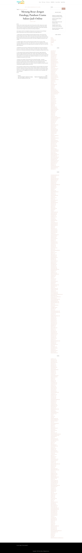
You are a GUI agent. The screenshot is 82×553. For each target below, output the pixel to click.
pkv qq (52, 44)
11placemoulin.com (54, 208)
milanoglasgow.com (54, 142)
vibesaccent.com (53, 368)
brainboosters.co (53, 370)
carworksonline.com (54, 69)
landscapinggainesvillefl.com (55, 485)
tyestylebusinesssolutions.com (55, 312)
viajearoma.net (53, 429)
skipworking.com (53, 98)
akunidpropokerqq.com (54, 418)
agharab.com (53, 431)
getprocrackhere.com (54, 327)
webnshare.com (53, 233)
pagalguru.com (53, 494)
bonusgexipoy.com (54, 321)
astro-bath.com (53, 424)
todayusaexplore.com (54, 362)
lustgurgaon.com (53, 204)
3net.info (52, 414)
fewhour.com (53, 227)
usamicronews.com (54, 338)
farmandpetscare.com (54, 241)
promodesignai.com (54, 518)
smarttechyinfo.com (54, 213)
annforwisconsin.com (54, 376)
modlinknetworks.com (54, 333)
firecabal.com (53, 467)
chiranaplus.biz (53, 139)
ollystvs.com (53, 251)
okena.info (52, 417)
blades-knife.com (53, 259)
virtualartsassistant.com (54, 300)
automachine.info (53, 265)
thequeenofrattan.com (54, 257)
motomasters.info (53, 278)
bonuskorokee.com (54, 320)
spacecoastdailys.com (54, 511)
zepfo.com (52, 500)
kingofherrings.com (54, 110)
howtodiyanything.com (54, 480)
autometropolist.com (54, 450)
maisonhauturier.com (54, 486)
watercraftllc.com (53, 441)
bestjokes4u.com (53, 203)
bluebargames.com (54, 60)
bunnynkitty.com (53, 121)
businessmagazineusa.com (55, 284)
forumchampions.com (54, 59)
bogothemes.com (53, 395)
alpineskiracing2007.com (55, 149)
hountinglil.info (53, 201)
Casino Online (57, 2)
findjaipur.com (53, 377)
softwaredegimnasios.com (55, 509)
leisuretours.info (53, 239)
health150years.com (54, 74)
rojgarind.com (53, 226)
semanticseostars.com (54, 229)
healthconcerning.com (54, 225)
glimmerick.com (53, 380)
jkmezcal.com (53, 309)
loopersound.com (53, 389)
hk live (52, 37)
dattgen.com (53, 455)
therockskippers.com (54, 146)
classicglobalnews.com (54, 531)
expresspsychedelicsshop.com (55, 463)
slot (26, 9)
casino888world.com (54, 307)
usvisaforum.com (53, 386)
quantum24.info (53, 282)
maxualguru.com (53, 215)
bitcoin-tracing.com (54, 528)
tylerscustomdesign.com (54, 68)
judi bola (20, 9)
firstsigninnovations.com (54, 62)
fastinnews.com (53, 328)
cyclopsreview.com (54, 454)
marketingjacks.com (54, 159)
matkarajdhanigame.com (54, 191)
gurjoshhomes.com (54, 400)
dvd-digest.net (53, 136)
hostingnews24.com (54, 478)
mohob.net (52, 210)
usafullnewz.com (53, 358)
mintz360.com (53, 209)
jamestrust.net (53, 96)
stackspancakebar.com (54, 140)
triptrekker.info (53, 276)
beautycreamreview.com (54, 451)
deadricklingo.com (54, 270)
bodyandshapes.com (54, 529)
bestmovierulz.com (54, 387)
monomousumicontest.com (55, 269)
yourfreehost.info (53, 398)
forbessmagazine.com (54, 468)
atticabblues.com (53, 449)
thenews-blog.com (53, 504)
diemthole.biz (53, 104)
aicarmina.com (53, 374)
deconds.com (53, 535)
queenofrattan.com (54, 256)
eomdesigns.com (53, 275)
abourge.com (53, 442)
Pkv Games (43, 2)
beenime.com (53, 303)
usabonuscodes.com (54, 506)
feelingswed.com (53, 466)
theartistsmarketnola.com (55, 137)
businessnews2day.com (54, 288)
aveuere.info (53, 221)
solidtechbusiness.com (54, 291)
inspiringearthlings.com (54, 481)
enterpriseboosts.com (54, 90)
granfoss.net (52, 147)
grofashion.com (53, 339)
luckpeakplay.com (53, 337)
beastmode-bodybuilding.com (55, 184)
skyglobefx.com (53, 271)
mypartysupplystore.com (54, 375)
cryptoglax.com (53, 393)
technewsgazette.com (54, 108)
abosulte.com (53, 522)
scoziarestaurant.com (54, 515)
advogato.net (53, 86)
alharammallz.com (53, 444)
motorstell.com (53, 73)
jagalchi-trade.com (54, 388)
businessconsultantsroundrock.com (56, 530)
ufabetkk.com (53, 105)
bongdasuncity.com (54, 216)
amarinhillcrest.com (54, 84)
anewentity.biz (53, 112)
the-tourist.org (53, 85)
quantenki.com (53, 283)
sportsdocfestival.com (54, 350)
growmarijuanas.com (54, 232)
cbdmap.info (53, 189)
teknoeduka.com (53, 503)
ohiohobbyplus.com (54, 394)
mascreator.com (53, 487)
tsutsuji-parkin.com (54, 430)
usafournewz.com (53, 364)
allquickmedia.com (54, 106)
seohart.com (52, 516)
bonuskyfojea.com (53, 319)
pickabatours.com (53, 183)
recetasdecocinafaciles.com (55, 435)
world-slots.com (53, 194)
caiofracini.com (53, 244)
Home (40, 2)
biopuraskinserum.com (54, 129)
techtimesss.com (53, 71)
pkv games (24, 9)
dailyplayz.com (53, 326)
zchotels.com (53, 499)
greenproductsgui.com (54, 223)
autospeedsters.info (54, 266)
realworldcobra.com (54, 264)
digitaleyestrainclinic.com (55, 154)
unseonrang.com (53, 246)
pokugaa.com (53, 345)
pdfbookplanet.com (54, 254)
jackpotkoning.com (54, 332)
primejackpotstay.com (54, 344)
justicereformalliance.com (55, 392)
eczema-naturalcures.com (55, 423)
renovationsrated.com (54, 513)
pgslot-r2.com (53, 497)
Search (63, 8)
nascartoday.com (53, 491)
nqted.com (52, 492)
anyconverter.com (53, 100)
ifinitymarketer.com (54, 331)
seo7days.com (53, 115)
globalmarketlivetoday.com (55, 469)
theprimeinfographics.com (55, 301)
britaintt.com (53, 534)
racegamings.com (53, 343)
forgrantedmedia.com (54, 66)
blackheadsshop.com (54, 295)
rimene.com (52, 134)
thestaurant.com (53, 314)
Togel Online (63, 2)
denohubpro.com (53, 258)
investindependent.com (54, 482)
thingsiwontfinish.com (54, 352)
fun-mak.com (53, 306)
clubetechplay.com (54, 324)
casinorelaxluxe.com (54, 322)
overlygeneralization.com (55, 234)
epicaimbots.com (53, 461)
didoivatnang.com (53, 456)
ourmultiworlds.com (54, 54)
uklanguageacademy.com (55, 178)
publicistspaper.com (54, 519)
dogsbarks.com (53, 457)
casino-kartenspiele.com (54, 91)
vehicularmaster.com (54, 367)
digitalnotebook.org (54, 214)
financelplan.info (53, 185)
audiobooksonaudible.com (55, 525)
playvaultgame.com (54, 346)
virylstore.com (53, 72)
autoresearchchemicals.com (55, 166)
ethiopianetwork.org (54, 235)
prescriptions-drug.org (54, 75)
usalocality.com (53, 363)
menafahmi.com (53, 488)
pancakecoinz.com (53, 197)
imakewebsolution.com (54, 195)
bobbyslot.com (53, 207)
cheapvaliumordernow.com (55, 302)
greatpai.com (53, 437)
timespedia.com (53, 102)
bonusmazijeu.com (54, 318)
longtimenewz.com (54, 334)
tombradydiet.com (53, 401)
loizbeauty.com (53, 99)
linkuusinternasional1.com (55, 408)
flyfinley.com (53, 198)
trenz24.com (53, 97)
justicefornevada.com (54, 238)
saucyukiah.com (53, 50)
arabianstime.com (53, 448)
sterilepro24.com (53, 290)
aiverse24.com (53, 523)
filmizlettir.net (53, 53)
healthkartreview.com (54, 474)
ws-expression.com (54, 498)
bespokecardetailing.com (54, 419)
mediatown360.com (54, 153)
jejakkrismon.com (53, 103)
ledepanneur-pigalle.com (54, 135)
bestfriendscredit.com (54, 420)
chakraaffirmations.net (54, 202)
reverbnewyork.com (54, 383)
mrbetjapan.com (53, 111)
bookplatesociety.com (54, 405)
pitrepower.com (53, 152)
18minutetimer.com (54, 228)
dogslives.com (53, 253)
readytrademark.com (54, 512)
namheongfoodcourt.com (54, 141)
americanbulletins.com (54, 445)
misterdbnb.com (53, 308)
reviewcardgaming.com (54, 293)
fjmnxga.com (53, 123)
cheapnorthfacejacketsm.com (55, 399)
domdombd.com (53, 325)
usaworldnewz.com (54, 361)
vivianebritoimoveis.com (54, 79)
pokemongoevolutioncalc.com (55, 340)
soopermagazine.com (54, 510)
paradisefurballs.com (54, 220)
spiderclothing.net (53, 411)
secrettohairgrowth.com (54, 118)
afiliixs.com (52, 443)
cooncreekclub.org (53, 55)
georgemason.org (53, 176)
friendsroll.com (53, 410)
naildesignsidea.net (54, 436)
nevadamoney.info (53, 133)
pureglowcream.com (54, 116)
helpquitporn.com (53, 475)
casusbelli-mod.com (54, 404)
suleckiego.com (53, 168)
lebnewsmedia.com (54, 406)
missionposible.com (54, 155)
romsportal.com (53, 349)
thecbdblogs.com (53, 165)
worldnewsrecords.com (54, 289)
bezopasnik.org (53, 122)
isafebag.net (52, 87)
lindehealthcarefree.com (54, 179)
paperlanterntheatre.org (54, 438)
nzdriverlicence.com (54, 493)
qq (51, 43)
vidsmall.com (53, 287)
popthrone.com (53, 192)
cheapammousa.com (54, 432)
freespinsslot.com (53, 219)
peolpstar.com (53, 67)
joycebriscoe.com (53, 373)
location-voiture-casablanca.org (55, 296)
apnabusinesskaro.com (54, 167)
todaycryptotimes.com (54, 505)
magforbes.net (53, 80)
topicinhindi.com (53, 177)
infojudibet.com (53, 188)
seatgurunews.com (53, 413)
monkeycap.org (53, 81)
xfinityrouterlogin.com (54, 158)
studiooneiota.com (53, 262)
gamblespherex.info (54, 272)
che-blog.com (53, 196)
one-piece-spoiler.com (54, 260)
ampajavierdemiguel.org (54, 369)
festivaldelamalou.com (54, 61)
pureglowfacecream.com (54, 109)
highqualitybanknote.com (55, 476)
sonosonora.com (53, 407)
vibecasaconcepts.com (54, 281)
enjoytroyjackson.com (54, 460)
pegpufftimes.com (53, 56)
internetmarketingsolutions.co (55, 250)
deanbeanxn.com (53, 190)
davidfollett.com (53, 381)
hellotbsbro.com (53, 240)
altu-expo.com (53, 426)
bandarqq (52, 38)
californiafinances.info (54, 130)
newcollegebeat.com (54, 382)
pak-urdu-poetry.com (54, 247)
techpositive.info (53, 245)
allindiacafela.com (53, 148)
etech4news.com (53, 462)
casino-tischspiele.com (54, 93)
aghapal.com (53, 425)
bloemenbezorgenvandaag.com (55, 117)
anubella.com (53, 524)
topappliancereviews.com (55, 160)
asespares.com (53, 447)
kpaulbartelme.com (54, 297)
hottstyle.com (53, 479)
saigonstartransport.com (54, 124)
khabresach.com (53, 164)
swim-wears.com (53, 65)
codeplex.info (53, 416)
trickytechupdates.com (54, 161)
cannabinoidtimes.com (54, 222)
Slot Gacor (48, 2)
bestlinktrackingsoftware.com (55, 315)
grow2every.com (53, 472)
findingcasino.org (53, 263)
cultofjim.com (53, 379)
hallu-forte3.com (53, 143)
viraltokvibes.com (53, 78)
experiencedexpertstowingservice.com (57, 294)
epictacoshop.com (53, 128)
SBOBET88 (52, 2)
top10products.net (53, 182)
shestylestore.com (53, 351)
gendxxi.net (52, 277)
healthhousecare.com (54, 473)
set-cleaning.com (53, 517)
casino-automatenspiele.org (55, 92)
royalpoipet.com (53, 313)
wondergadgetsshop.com (54, 412)
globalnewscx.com (54, 252)
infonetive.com (53, 127)
